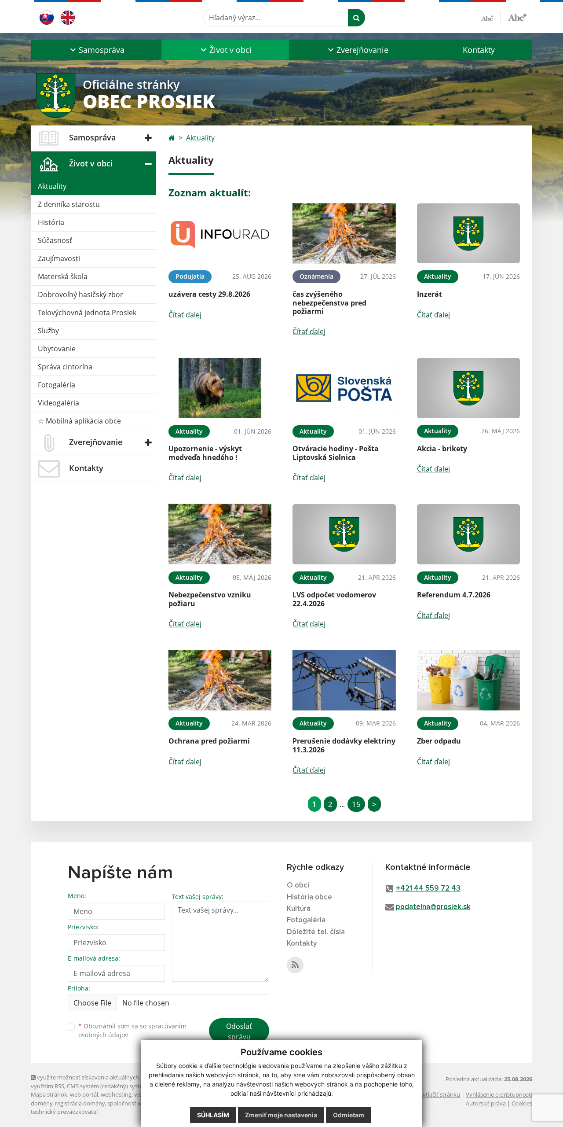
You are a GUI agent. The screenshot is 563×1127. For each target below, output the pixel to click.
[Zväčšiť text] (517, 16)
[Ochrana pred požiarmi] (219, 680)
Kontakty (479, 49)
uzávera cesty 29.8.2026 (209, 294)
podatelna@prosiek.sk (433, 907)
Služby (48, 330)
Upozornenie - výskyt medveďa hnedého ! (205, 453)
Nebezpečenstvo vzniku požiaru (209, 599)
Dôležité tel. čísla (316, 932)
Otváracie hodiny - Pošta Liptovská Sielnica (335, 453)
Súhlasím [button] (213, 1115)
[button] (96, 50)
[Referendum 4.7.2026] (468, 534)
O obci (298, 885)
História (51, 222)
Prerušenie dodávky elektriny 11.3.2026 (343, 745)
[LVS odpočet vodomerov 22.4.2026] (343, 534)
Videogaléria (58, 403)
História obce (309, 897)
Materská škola (63, 276)
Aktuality (52, 186)
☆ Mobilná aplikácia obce (79, 421)
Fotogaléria (56, 385)
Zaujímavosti (59, 258)
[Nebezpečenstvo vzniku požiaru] (219, 534)
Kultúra (299, 909)
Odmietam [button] (348, 1115)
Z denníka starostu (69, 204)
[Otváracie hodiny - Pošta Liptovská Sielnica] (343, 388)
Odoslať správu (239, 1031)
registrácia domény (80, 1103)
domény (41, 1103)
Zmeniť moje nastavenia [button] (281, 1115)
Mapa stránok (49, 1094)
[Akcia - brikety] (468, 388)
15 (356, 804)
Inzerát (429, 294)
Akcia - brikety (442, 448)
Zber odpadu (439, 741)
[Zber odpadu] (468, 680)
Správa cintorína (65, 367)
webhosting (116, 1094)
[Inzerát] (468, 233)
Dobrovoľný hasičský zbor (80, 294)
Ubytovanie (57, 349)
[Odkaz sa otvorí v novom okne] (295, 965)
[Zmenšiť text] (491, 17)
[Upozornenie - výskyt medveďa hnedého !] (219, 388)
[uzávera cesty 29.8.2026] (219, 233)
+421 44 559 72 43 (428, 888)
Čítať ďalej (184, 315)
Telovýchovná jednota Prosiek (87, 312)
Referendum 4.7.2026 (453, 595)
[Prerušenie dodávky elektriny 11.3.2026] (343, 680)
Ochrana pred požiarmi (209, 741)
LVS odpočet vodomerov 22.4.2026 (334, 599)
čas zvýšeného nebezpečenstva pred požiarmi (329, 302)
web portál (84, 1094)
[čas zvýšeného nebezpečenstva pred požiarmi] (343, 233)
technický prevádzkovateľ (64, 1112)
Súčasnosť (55, 240)
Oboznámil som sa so (132, 1030)
